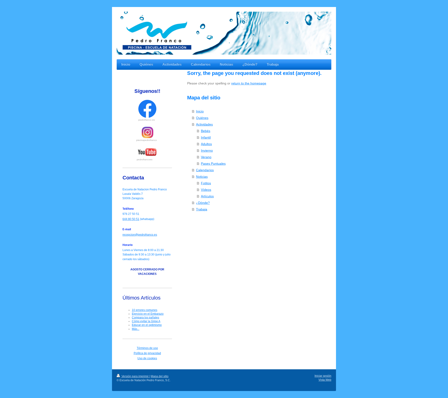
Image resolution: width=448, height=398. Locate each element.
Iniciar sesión (323, 375)
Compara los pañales (145, 317)
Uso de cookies (147, 358)
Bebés (205, 131)
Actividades (204, 124)
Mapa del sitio (159, 376)
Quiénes (202, 118)
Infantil (206, 137)
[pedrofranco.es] (147, 109)
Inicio (200, 111)
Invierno (207, 150)
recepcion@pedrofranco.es (139, 234)
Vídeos (206, 190)
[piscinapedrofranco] (147, 132)
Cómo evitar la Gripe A (146, 321)
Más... (135, 329)
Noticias (202, 176)
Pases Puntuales (213, 163)
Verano (206, 157)
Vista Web (324, 379)
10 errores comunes (144, 310)
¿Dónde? (203, 203)
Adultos (206, 144)
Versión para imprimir (135, 376)
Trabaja (201, 209)
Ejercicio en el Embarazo (148, 313)
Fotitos (206, 183)
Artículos (207, 196)
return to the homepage (248, 83)
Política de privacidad (147, 353)
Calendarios (205, 170)
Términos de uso (147, 348)
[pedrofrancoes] (147, 152)
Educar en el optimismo (147, 325)
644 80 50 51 (130, 219)
